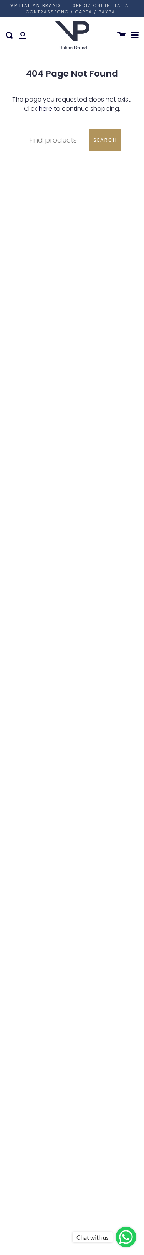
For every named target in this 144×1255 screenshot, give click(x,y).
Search (105, 140)
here (45, 108)
